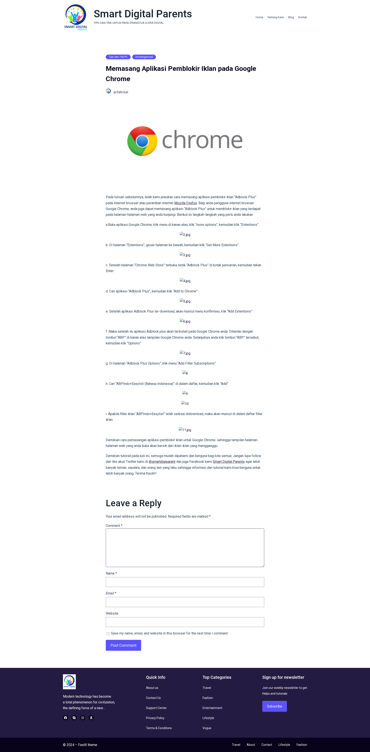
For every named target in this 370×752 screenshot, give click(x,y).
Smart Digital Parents (143, 14)
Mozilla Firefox (185, 203)
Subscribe (274, 706)
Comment (114, 526)
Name (111, 573)
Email (111, 593)
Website (112, 613)
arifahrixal (120, 92)
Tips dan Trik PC (118, 56)
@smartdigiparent (162, 462)
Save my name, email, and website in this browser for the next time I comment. (169, 633)
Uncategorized (144, 56)
